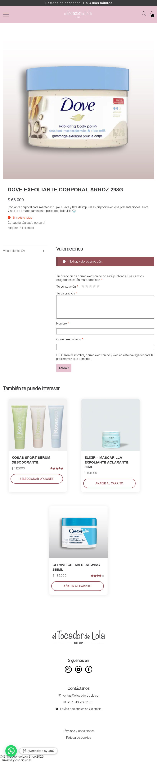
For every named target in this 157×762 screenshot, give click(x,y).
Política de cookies (78, 737)
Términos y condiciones (78, 731)
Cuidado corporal (33, 222)
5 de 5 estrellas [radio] (98, 286)
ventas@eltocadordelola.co (80, 695)
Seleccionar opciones (37, 478)
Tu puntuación (67, 286)
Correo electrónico (69, 339)
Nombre (62, 323)
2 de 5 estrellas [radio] (86, 286)
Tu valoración (66, 293)
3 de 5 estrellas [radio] (90, 286)
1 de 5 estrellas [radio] (82, 286)
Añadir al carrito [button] (109, 483)
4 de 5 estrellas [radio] (94, 286)
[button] (11, 751)
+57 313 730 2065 (80, 702)
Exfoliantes (27, 228)
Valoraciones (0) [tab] (14, 251)
